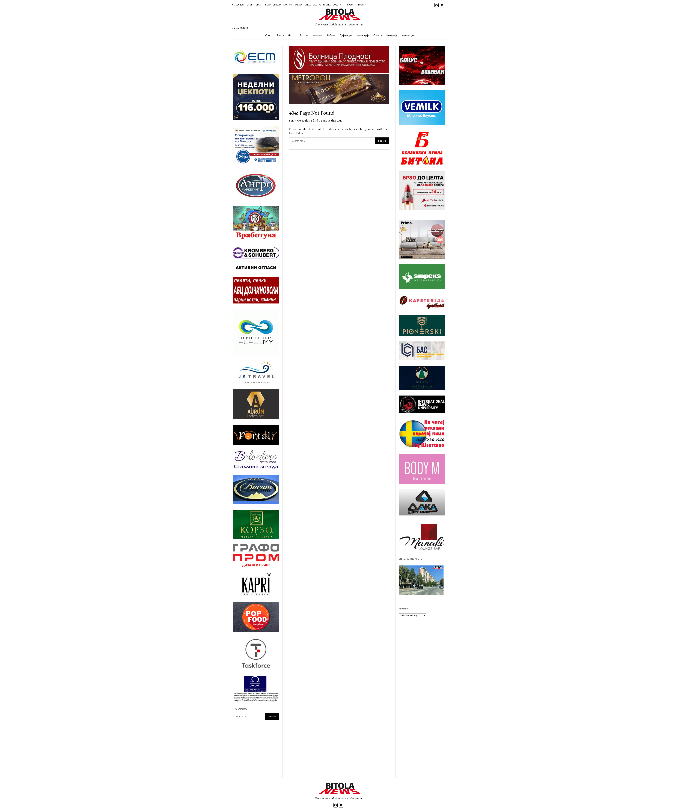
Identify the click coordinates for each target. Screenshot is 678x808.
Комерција (325, 4)
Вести (259, 4)
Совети (337, 4)
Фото (267, 4)
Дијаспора (311, 4)
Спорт (250, 4)
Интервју (348, 4)
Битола (277, 4)
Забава (298, 4)
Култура (288, 4)
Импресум (360, 4)
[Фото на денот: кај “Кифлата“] (421, 580)
